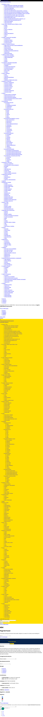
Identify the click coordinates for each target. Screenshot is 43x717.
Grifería (3, 93)
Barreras (6, 205)
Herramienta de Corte (8, 109)
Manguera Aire (7, 193)
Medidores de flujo (8, 284)
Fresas (7, 113)
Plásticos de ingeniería (8, 33)
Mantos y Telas (5, 202)
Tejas (5, 223)
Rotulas (5, 246)
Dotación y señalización (9, 82)
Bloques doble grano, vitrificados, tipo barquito (13, 5)
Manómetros (9, 121)
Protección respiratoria (9, 90)
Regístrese (12, 643)
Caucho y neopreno (8, 29)
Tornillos (6, 270)
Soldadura (4, 247)
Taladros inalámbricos (10, 145)
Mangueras (6, 194)
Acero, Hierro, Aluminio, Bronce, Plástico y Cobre (12, 24)
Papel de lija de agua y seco (9, 17)
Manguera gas (7, 195)
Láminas (6, 32)
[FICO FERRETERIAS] (4, 0)
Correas (6, 191)
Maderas (4, 181)
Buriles (7, 111)
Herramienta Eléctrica (8, 133)
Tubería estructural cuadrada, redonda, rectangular (15, 279)
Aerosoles (6, 228)
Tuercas (6, 271)
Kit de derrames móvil (8, 209)
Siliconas (6, 78)
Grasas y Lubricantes (8, 49)
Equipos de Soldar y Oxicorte (10, 252)
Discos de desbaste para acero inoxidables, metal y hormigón (17, 13)
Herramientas (5, 101)
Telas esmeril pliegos (8, 21)
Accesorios (6, 240)
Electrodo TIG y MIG (8, 251)
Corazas (6, 231)
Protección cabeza (8, 85)
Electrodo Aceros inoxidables (10, 248)
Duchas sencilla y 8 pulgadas (10, 94)
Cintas (5, 74)
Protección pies (7, 89)
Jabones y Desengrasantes (9, 179)
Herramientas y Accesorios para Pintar (12, 155)
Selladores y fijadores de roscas (10, 80)
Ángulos (5, 26)
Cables (5, 167)
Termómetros (9, 130)
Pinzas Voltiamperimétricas (12, 123)
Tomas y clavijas (7, 171)
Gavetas (6, 262)
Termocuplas (9, 129)
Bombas (8, 104)
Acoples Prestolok (8, 189)
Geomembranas (7, 207)
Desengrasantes (7, 48)
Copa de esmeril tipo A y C (9, 9)
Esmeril (7, 135)
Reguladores (8, 126)
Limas (7, 115)
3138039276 (6, 689)
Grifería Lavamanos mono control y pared (13, 98)
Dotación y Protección (6, 81)
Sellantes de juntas (8, 53)
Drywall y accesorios (8, 217)
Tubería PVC (6, 282)
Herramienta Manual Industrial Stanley (14, 154)
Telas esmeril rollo (8, 22)
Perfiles (5, 25)
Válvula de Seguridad (8, 292)
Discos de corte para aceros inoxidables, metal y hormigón (16, 12)
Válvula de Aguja (7, 287)
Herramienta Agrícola (8, 102)
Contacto (4, 302)
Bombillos (6, 166)
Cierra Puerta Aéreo (8, 69)
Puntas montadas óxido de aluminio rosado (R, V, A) (14, 18)
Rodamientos (5, 239)
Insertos (8, 114)
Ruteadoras (8, 141)
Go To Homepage (3, 637)
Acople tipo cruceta (8, 41)
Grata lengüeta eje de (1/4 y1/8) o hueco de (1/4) (14, 16)
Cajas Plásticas (7, 259)
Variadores (8, 131)
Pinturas (3, 227)
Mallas (5, 218)
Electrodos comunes (8, 250)
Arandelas (6, 267)
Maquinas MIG (7, 254)
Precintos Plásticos (8, 264)
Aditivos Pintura (7, 46)
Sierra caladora (9, 142)
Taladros (8, 146)
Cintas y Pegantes (6, 73)
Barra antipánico (7, 64)
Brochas (8, 158)
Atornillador (8, 134)
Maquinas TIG (7, 256)
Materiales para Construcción (8, 210)
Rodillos (7, 161)
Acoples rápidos (7, 190)
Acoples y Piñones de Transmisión (9, 37)
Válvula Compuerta (8, 290)
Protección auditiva (8, 84)
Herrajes (6, 72)
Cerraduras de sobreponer (9, 66)
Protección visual (7, 92)
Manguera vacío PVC (8, 201)
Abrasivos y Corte (5, 4)
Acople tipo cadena (8, 40)
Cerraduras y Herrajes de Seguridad (9, 62)
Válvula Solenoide (7, 296)
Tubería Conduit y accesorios (10, 173)
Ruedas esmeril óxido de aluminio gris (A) (12, 20)
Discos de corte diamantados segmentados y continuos (15, 10)
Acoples (6, 183)
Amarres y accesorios (8, 163)
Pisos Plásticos (7, 263)
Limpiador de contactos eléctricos (11, 50)
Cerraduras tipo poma (8, 68)
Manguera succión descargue (10, 199)
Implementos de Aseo (6, 174)
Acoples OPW (7, 187)
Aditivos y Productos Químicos (8, 44)
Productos (4, 300)
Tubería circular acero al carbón (11, 278)
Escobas (6, 178)
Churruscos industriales (9, 8)
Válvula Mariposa (7, 295)
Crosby (5, 58)
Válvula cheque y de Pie (9, 291)
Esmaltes (6, 234)
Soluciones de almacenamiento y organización (11, 258)
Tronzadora (8, 147)
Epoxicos (6, 232)
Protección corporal (8, 86)
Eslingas (5, 61)
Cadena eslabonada (8, 57)
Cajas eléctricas (7, 169)
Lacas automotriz (7, 236)
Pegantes (6, 76)
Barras (5, 28)
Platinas (5, 34)
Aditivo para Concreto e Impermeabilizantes (13, 45)
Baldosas (6, 213)
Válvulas (4, 283)
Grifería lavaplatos (8, 100)
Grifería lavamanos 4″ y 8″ (9, 96)
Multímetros (8, 122)
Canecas (6, 175)
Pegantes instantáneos (9, 77)
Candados (6, 65)
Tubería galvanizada (8, 280)
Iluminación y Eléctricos (7, 162)
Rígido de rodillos (7, 244)
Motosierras (8, 107)
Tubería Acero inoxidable (9, 276)
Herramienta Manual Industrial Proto (13, 151)
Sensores (8, 127)
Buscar (1, 623)
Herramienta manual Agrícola (12, 150)
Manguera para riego (8, 197)
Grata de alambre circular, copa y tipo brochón (14, 14)
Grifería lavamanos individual (10, 97)
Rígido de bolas (7, 243)
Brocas (7, 110)
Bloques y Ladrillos (8, 214)
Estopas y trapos (7, 206)
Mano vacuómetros (10, 119)
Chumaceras (7, 242)
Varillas (5, 224)
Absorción (6, 203)
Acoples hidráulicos (8, 185)
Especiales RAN (7, 235)
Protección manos (8, 88)
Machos (8, 117)
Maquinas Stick (7, 255)
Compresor (8, 159)
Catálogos (4, 301)
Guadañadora (9, 106)
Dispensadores (7, 177)
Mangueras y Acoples (6, 182)
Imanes (5, 30)
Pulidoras (8, 139)
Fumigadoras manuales (11, 105)
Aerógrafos (8, 157)
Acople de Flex (7, 38)
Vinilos (5, 238)
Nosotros (4, 298)
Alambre (6, 211)
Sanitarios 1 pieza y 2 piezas (9, 222)
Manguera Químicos (8, 198)
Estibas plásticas (7, 260)
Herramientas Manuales (9, 149)
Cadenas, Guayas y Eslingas (7, 54)
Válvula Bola (6, 288)
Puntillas (6, 221)
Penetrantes (6, 52)
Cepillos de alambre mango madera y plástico (13, 6)
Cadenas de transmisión (9, 56)
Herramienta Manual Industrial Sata (13, 153)
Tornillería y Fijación (6, 266)
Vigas (5, 36)
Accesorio (6, 275)
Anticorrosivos (7, 230)
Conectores (6, 170)
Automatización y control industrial (11, 165)
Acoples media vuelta (8, 186)
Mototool (8, 138)
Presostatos (8, 125)
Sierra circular (9, 143)
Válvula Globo (7, 294)
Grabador (8, 137)
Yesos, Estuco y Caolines (9, 226)
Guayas (5, 60)
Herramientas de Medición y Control (11, 118)
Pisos (5, 219)
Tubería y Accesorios (6, 274)
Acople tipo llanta (8, 42)
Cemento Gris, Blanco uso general (11, 215)
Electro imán (6, 70)
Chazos (5, 268)
